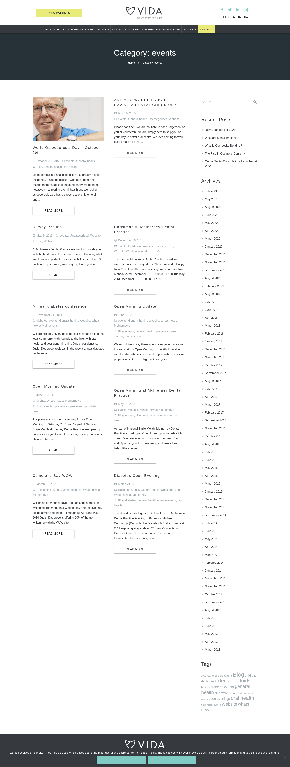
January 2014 (213, 570)
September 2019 (215, 270)
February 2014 (214, 562)
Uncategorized (158, 119)
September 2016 (215, 420)
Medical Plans (171, 29)
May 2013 (211, 633)
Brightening (43, 489)
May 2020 (211, 222)
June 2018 (211, 309)
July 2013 (211, 618)
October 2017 (213, 365)
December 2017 (215, 349)
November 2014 (215, 507)
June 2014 (211, 531)
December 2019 (215, 254)
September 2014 (215, 515)
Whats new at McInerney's (143, 251)
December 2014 (215, 499)
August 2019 (213, 278)
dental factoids (234, 680)
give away (161, 331)
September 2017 (215, 373)
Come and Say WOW (53, 476)
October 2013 (213, 594)
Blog (39, 166)
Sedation (117, 29)
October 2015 (213, 436)
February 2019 (214, 286)
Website (174, 119)
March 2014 (212, 554)
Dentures (205, 687)
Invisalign (103, 29)
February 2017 (214, 412)
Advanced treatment (219, 675)
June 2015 (211, 460)
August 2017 (213, 381)
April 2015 (211, 475)
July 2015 (211, 452)
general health (53, 166)
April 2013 (211, 641)
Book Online (206, 29)
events (70, 161)
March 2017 (212, 404)
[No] (285, 757)
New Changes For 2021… (221, 129)
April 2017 (211, 396)
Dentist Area (153, 29)
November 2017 (215, 357)
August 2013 (213, 610)
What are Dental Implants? (222, 137)
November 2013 (215, 586)
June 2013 (211, 626)
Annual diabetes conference (60, 306)
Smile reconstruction (211, 705)
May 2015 (211, 467)
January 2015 (213, 491)
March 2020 (212, 238)
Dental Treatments (82, 29)
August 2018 (213, 294)
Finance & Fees (134, 29)
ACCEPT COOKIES (121, 760)
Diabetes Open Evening (137, 476)
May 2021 (211, 199)
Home (131, 62)
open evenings (77, 406)
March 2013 (212, 649)
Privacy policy (172, 760)
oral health (70, 166)
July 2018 (211, 301)
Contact (188, 29)
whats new (134, 336)
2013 (203, 676)
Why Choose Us (59, 29)
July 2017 (211, 388)
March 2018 (212, 325)
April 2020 (211, 230)
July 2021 (211, 191)
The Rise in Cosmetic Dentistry (225, 153)
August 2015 (213, 444)
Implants (242, 693)
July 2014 (211, 523)
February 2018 (214, 333)
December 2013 (215, 578)
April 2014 (211, 546)
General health (85, 161)
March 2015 (212, 483)
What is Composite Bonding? (223, 145)
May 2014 (211, 539)
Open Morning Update (135, 306)
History (232, 693)
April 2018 (211, 317)
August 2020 (213, 207)
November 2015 (215, 428)
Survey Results (47, 227)
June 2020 (211, 215)
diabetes (41, 320)
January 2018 (213, 341)
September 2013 (215, 602)
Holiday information (140, 246)
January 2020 (213, 246)
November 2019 (215, 262)
